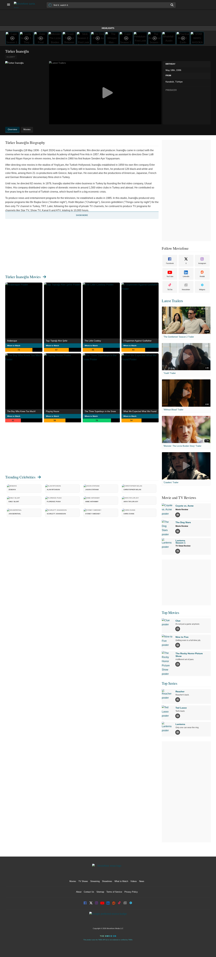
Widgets (202, 289)
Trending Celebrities (20, 477)
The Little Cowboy (93, 341)
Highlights (108, 28)
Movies (72, 881)
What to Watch (121, 881)
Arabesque (12, 341)
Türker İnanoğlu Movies (22, 276)
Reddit (202, 276)
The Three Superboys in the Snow (100, 411)
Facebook (170, 263)
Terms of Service (114, 892)
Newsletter (186, 289)
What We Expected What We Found (139, 411)
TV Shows (83, 881)
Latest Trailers (172, 300)
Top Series (169, 683)
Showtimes (107, 881)
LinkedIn (186, 276)
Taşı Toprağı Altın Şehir (56, 341)
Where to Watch (13, 346)
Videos (133, 881)
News (141, 881)
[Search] (172, 4)
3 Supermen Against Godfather (137, 341)
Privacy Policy (131, 892)
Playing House (52, 411)
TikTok (170, 289)
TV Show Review (183, 546)
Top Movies (170, 612)
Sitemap (100, 892)
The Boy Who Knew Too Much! (21, 411)
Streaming (95, 881)
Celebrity (10, 57)
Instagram (202, 263)
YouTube (170, 276)
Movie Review (182, 509)
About (78, 892)
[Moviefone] (26, 5)
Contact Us (89, 892)
